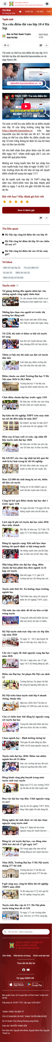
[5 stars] (27, 202)
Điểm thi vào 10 (23, 273)
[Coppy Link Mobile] (46, 45)
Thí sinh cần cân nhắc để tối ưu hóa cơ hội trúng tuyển (25, 612)
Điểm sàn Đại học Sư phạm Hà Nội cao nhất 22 (26, 676)
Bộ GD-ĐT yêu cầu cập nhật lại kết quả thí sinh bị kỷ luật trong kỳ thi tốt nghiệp (25, 460)
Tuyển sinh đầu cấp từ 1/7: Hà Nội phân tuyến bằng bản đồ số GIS (23, 907)
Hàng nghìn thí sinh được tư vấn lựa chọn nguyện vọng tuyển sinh (24, 821)
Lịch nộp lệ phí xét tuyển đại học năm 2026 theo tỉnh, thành (25, 524)
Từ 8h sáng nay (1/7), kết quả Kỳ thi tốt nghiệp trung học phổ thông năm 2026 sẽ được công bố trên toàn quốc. (35, 893)
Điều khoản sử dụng (22, 956)
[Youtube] (28, 970)
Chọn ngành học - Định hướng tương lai (23, 738)
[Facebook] (23, 970)
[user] (47, 4)
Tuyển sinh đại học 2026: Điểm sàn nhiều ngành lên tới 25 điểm (24, 758)
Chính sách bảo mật (41, 956)
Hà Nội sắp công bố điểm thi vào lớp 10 (26, 234)
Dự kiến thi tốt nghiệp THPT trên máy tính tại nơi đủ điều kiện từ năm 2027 (25, 417)
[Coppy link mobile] (46, 218)
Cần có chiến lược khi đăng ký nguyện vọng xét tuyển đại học (25, 718)
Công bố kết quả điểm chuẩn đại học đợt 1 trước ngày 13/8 (25, 502)
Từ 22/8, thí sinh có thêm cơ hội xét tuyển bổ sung (24, 335)
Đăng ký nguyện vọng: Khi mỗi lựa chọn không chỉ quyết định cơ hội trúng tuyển (24, 545)
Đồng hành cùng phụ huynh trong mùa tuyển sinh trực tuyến (23, 779)
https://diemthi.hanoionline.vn (17, 130)
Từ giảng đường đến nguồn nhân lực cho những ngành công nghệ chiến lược (24, 292)
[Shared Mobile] (41, 45)
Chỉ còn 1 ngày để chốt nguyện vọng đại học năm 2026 (26, 654)
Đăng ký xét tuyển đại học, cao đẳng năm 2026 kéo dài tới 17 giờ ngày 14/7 (24, 843)
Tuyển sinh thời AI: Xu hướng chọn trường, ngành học (25, 590)
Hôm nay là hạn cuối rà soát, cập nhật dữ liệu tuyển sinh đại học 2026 (24, 438)
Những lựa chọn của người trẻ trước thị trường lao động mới (23, 314)
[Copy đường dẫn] (46, 45)
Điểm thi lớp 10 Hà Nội (13, 277)
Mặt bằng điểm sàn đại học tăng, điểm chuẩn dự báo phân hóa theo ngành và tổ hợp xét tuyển (24, 567)
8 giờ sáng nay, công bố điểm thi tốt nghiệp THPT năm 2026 (25, 885)
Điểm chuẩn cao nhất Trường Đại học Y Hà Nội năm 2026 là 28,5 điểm (25, 378)
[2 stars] (10, 202)
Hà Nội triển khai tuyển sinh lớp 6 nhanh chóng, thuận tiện (24, 697)
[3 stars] (16, 202)
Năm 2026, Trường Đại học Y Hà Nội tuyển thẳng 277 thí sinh (25, 864)
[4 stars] (21, 202)
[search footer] (5, 931)
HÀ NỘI (40, 11)
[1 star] (4, 202)
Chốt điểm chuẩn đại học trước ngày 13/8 (24, 397)
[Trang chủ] (20, 12)
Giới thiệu (6, 956)
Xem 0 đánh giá (26, 210)
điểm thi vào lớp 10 (11, 268)
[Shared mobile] (41, 218)
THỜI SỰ (29, 11)
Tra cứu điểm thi (31, 268)
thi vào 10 (7, 273)
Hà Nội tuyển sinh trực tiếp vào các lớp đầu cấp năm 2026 (25, 633)
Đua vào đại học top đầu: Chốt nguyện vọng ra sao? (26, 800)
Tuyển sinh (7, 19)
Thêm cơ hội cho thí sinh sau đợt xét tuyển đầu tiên (25, 356)
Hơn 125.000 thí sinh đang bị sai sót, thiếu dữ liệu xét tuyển (24, 481)
